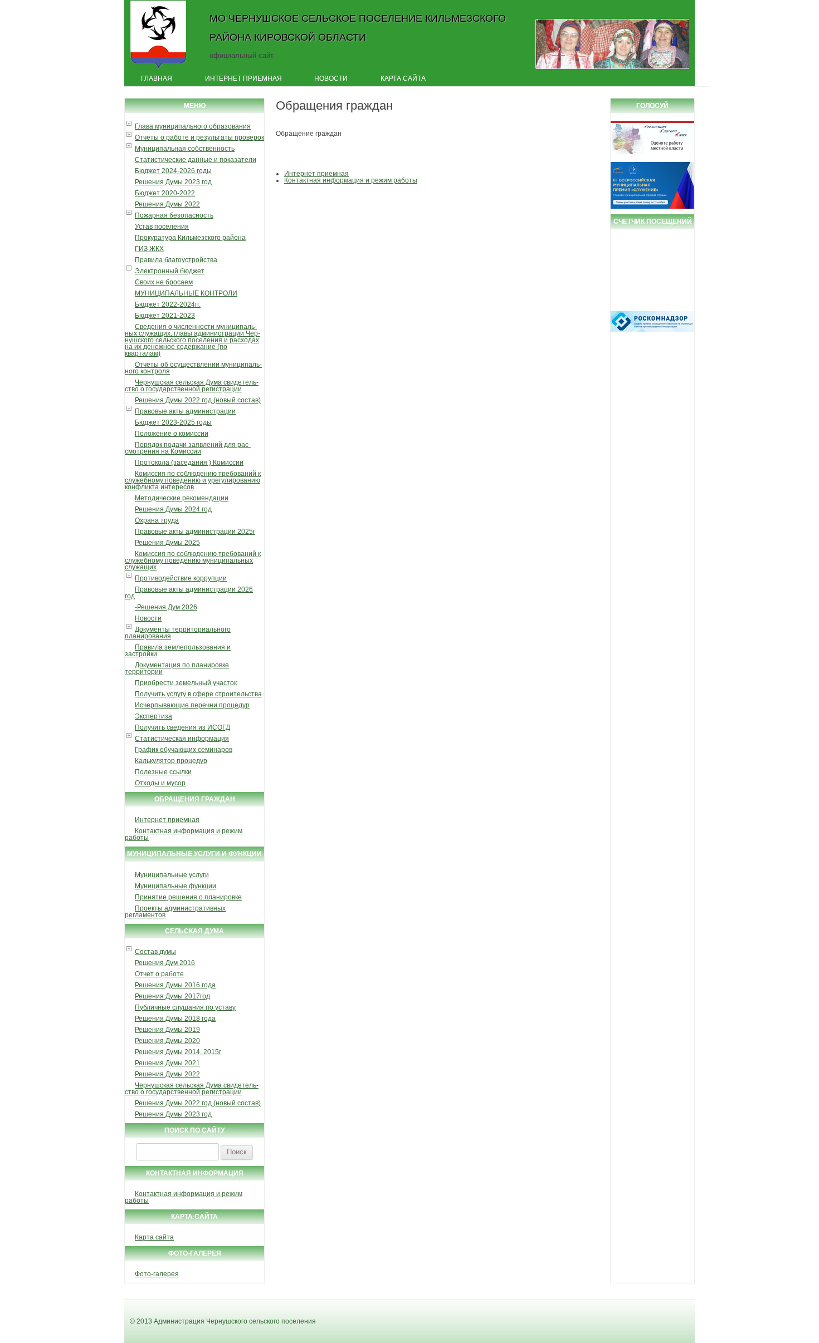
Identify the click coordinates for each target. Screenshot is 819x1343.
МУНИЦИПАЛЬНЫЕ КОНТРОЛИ (186, 293)
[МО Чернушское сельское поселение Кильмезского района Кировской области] (158, 68)
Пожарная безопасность (174, 215)
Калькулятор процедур (171, 761)
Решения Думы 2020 (167, 1041)
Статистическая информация (182, 738)
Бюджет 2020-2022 (165, 193)
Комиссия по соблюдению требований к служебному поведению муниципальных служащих (193, 560)
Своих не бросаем (164, 282)
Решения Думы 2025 (167, 543)
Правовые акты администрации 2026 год (189, 593)
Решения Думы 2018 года (175, 1018)
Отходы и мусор (160, 783)
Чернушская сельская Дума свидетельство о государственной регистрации (192, 385)
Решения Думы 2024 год (173, 509)
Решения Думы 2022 (167, 204)
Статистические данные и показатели (195, 160)
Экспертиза (153, 716)
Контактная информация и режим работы (183, 834)
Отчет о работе (159, 974)
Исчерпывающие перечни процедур (192, 705)
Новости (331, 78)
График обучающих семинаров (183, 750)
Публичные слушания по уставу (185, 1007)
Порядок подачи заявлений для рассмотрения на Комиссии (188, 448)
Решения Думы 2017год (172, 996)
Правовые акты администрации (185, 411)
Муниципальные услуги (172, 875)
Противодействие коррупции (181, 578)
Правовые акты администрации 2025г (195, 531)
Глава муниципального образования (193, 126)
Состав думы (155, 952)
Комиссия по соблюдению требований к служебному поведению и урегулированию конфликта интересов (193, 480)
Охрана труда (157, 520)
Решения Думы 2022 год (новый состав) (198, 400)
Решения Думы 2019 (167, 1030)
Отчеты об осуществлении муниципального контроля (193, 368)
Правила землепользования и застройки (178, 650)
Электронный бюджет (169, 271)
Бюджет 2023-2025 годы (173, 422)
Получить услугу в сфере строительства (198, 694)
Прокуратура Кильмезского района (190, 238)
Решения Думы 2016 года (175, 985)
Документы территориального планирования (178, 633)
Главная (156, 78)
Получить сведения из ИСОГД (182, 727)
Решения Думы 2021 (167, 1063)
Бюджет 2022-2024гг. (168, 304)
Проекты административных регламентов (175, 911)
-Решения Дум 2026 (166, 607)
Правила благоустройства (176, 260)
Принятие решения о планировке (188, 897)
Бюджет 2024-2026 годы (173, 171)
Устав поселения (162, 226)
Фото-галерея (157, 1274)
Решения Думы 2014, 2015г (178, 1052)
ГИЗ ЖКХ (149, 249)
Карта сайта (403, 78)
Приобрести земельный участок (186, 683)
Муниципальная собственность (185, 148)
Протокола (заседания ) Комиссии (189, 462)
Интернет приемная (243, 78)
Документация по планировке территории (177, 668)
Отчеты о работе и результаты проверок (199, 137)
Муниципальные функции (175, 886)
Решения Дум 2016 (165, 963)
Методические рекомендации (181, 498)
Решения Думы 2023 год (173, 182)
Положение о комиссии (171, 433)
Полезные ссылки (163, 772)
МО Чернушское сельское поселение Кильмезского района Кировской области (357, 27)
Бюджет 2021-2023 (165, 315)
